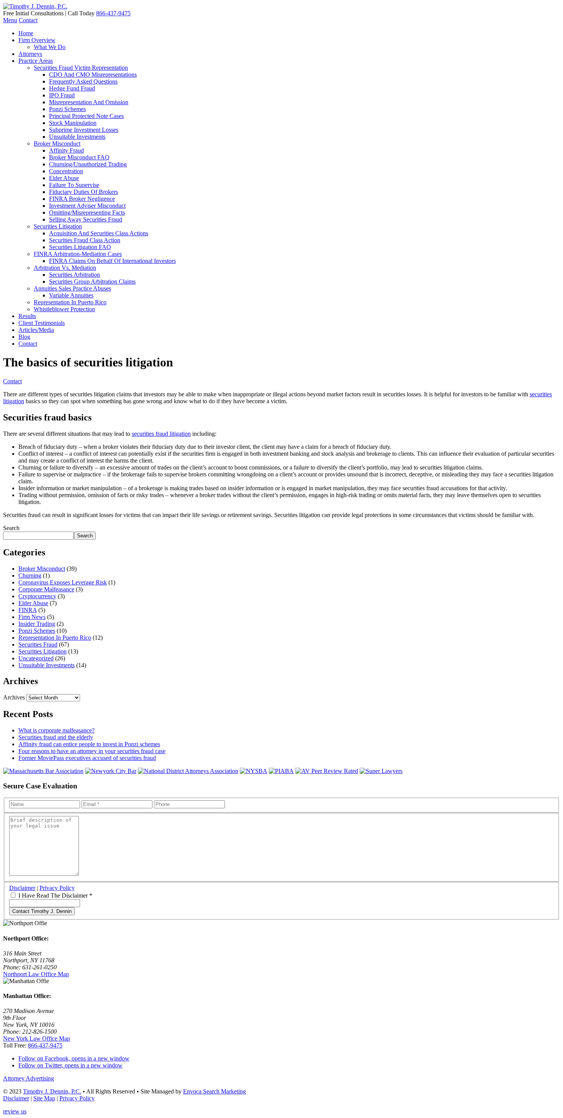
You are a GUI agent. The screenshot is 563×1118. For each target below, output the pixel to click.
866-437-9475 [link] (45, 1045)
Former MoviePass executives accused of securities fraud (87, 758)
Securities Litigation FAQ (80, 247)
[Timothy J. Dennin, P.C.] (35, 6)
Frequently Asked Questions (83, 81)
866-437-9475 (113, 13)
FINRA (27, 610)
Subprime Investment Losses (83, 129)
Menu (10, 20)
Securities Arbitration (74, 274)
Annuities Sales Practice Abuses (72, 288)
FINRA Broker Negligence (82, 198)
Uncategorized (36, 658)
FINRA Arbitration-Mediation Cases (78, 254)
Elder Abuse (64, 178)
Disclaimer (22, 888)
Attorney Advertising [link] (28, 1078)
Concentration (66, 171)
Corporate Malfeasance (46, 589)
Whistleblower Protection (64, 309)
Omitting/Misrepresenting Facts (87, 212)
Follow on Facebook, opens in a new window (73, 1058)
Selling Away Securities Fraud (85, 219)
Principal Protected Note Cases (86, 116)
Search (11, 528)
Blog (24, 336)
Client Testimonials (41, 323)
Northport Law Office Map (36, 974)
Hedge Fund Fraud (72, 88)
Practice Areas (35, 60)
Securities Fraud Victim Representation (81, 67)
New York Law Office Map (36, 1038)
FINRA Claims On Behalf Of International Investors (112, 261)
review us (14, 1111)
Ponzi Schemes (67, 109)
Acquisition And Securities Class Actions (98, 233)
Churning (29, 575)
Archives (14, 697)
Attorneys (30, 54)
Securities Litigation (58, 226)
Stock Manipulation (73, 123)
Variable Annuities (71, 295)
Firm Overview (37, 40)
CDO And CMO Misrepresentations (93, 74)
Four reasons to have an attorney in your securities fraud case (91, 751)
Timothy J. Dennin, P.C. (52, 1091)
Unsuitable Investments (77, 136)
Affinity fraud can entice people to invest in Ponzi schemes (89, 744)
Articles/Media (36, 330)
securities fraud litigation (161, 433)
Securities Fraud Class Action (84, 240)
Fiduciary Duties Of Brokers (83, 192)
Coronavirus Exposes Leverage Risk (62, 582)
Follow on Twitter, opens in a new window (70, 1065)
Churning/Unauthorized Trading (88, 164)
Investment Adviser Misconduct (87, 205)
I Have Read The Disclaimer (55, 895)
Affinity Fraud (66, 150)
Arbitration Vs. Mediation (65, 267)
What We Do (49, 47)
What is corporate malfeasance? (56, 730)
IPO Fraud (62, 95)
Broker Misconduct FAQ (79, 157)
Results (27, 316)
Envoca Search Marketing (214, 1091)
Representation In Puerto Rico (70, 302)
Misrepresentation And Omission (88, 102)
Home (25, 33)
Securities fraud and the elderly (55, 737)
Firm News (32, 617)
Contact (28, 20)
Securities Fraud (37, 644)
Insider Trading (36, 624)
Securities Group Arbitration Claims (92, 281)
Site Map (44, 1098)
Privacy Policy (57, 888)
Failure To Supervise (74, 185)
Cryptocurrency (37, 596)
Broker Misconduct (57, 143)
